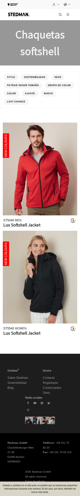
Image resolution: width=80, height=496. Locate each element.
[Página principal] (18, 14)
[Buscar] (60, 14)
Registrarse (50, 382)
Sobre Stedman (17, 377)
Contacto (49, 377)
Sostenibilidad (16, 382)
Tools (46, 392)
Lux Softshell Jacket (22, 225)
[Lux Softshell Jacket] (40, 169)
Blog (10, 387)
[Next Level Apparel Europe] (12, 4)
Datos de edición (35, 481)
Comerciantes (52, 387)
